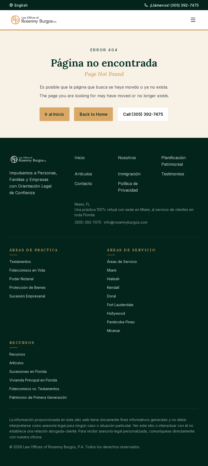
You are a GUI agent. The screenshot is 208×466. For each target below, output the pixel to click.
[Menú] (193, 19)
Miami (111, 270)
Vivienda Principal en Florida (33, 380)
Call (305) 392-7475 (143, 114)
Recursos (17, 354)
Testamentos (20, 261)
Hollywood (116, 313)
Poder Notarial (21, 279)
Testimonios (172, 173)
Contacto (83, 183)
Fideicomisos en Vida (27, 270)
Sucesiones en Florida (28, 371)
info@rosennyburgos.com (125, 222)
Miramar (113, 330)
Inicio (80, 157)
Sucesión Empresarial (27, 296)
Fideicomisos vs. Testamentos (34, 389)
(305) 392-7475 (88, 222)
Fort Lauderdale (120, 305)
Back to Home (94, 114)
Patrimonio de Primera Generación (38, 397)
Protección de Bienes (27, 287)
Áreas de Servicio (122, 261)
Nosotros (127, 157)
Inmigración (129, 173)
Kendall (113, 287)
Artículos (83, 173)
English (21, 5)
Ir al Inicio (54, 114)
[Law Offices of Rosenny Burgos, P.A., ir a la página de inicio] (33, 19)
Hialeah (113, 279)
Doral (111, 296)
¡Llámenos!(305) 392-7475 (174, 5)
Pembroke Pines (121, 322)
